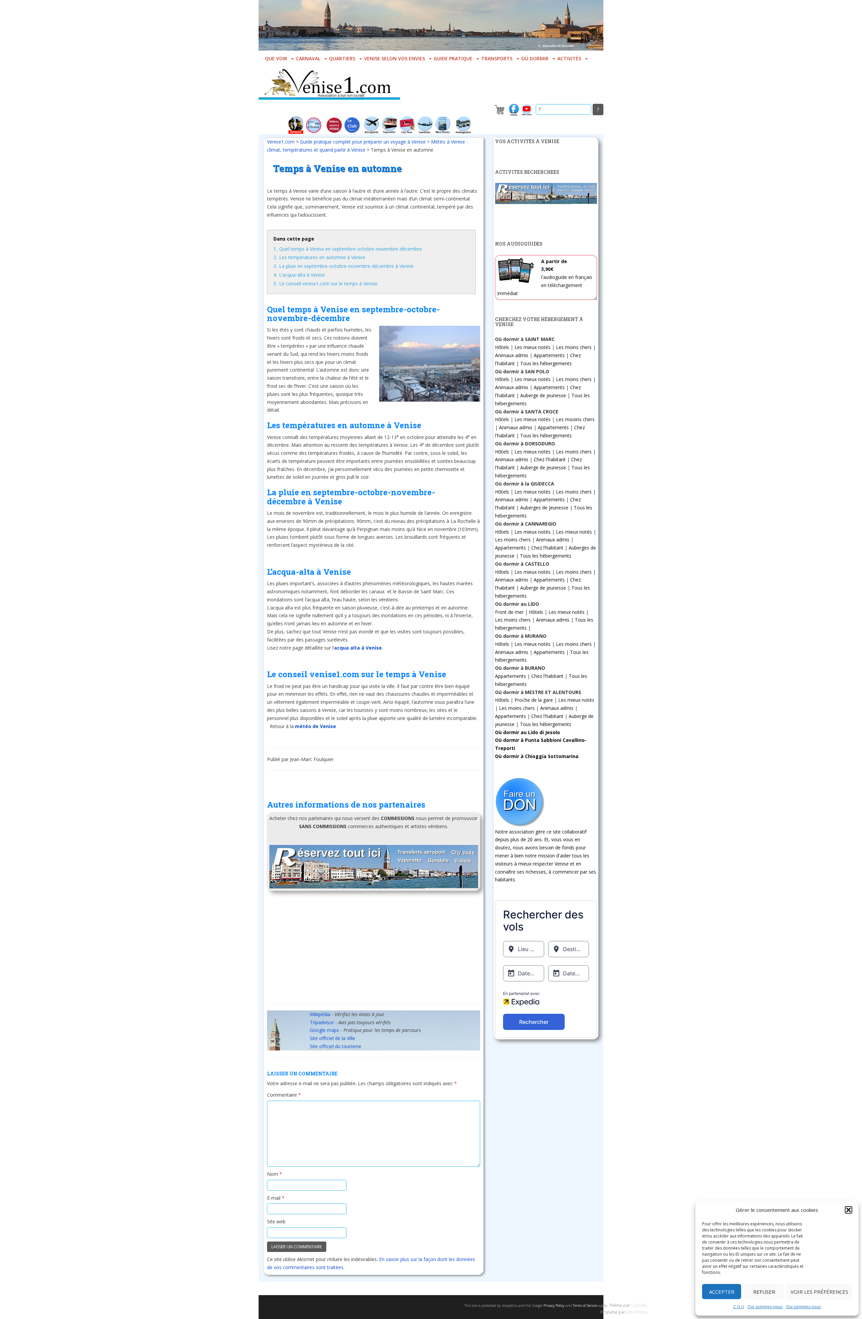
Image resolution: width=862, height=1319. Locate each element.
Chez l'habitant (550, 459)
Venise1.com (281, 141)
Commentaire (284, 1095)
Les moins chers (574, 347)
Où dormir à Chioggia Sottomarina (536, 756)
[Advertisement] (373, 949)
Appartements (549, 355)
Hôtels (502, 347)
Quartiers (342, 58)
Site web (276, 1221)
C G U (738, 1307)
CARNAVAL (308, 58)
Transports (496, 58)
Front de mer (509, 612)
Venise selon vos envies (394, 58)
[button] (848, 1209)
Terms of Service (585, 1305)
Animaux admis (511, 355)
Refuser (764, 1291)
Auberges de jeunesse (544, 507)
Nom (274, 1174)
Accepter (721, 1291)
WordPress (637, 1312)
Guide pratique (453, 58)
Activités (569, 58)
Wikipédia (320, 1014)
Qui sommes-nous (765, 1307)
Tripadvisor (322, 1022)
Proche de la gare (534, 700)
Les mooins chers (575, 419)
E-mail (276, 1198)
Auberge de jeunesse (543, 395)
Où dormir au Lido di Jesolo (527, 732)
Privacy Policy (553, 1305)
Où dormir (535, 58)
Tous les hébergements (546, 363)
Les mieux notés (533, 347)
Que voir (276, 58)
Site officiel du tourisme (335, 1046)
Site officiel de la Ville (332, 1038)
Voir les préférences (819, 1291)
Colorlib (638, 1305)
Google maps (324, 1030)
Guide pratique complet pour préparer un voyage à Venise (363, 141)
